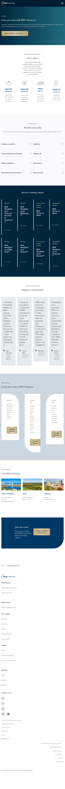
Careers (3, 629)
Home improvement (6, 593)
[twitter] (3, 708)
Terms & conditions (5, 727)
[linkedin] (3, 698)
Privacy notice (4, 731)
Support (3, 645)
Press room (4, 624)
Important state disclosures (7, 724)
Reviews (3, 680)
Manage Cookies (5, 738)
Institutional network (6, 634)
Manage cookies (60, 761)
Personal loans (5, 583)
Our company (5, 614)
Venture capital (5, 639)
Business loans (5, 602)
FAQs (2, 675)
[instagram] (3, 714)
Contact (3, 650)
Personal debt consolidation (9, 588)
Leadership (4, 619)
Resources (4, 670)
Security (3, 734)
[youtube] (8, 714)
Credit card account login (8, 660)
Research (3, 685)
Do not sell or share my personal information (11, 720)
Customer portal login (7, 655)
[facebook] (3, 703)
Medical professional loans (8, 607)
